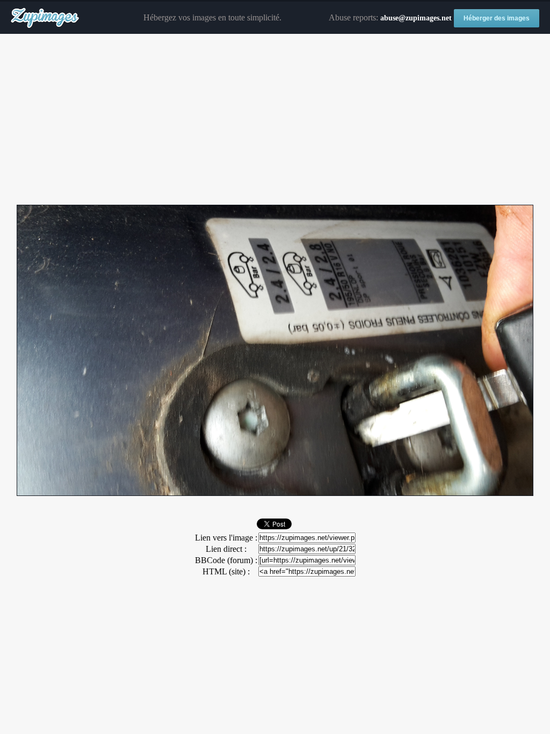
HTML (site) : (226, 571)
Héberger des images (497, 18)
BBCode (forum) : (226, 560)
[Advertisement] (275, 120)
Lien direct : (226, 548)
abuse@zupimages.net (416, 18)
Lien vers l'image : (226, 537)
